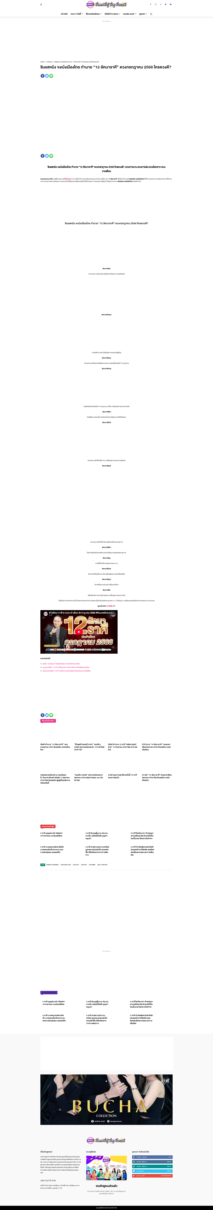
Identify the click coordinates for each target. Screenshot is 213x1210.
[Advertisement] (107, 39)
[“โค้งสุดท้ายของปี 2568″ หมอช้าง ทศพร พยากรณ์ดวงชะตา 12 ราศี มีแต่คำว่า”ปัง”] (89, 733)
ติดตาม (169, 1162)
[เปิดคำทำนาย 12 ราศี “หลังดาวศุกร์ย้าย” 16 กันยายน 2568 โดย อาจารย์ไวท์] (123, 733)
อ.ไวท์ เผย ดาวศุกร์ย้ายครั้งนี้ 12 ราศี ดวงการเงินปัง (122, 776)
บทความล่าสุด (48, 826)
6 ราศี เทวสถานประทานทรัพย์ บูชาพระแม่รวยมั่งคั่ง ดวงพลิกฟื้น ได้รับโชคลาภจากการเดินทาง (97, 851)
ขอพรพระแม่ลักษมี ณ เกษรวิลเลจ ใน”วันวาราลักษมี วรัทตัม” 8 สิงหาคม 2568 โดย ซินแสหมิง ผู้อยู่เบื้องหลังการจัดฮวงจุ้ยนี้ (55, 779)
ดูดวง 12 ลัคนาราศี (102, 865)
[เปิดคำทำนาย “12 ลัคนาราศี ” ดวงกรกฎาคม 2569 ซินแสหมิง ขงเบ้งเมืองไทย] (55, 733)
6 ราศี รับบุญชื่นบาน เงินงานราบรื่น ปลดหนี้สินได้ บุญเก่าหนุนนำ (97, 836)
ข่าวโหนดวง (49, 62)
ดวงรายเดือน (92, 865)
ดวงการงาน (76, 865)
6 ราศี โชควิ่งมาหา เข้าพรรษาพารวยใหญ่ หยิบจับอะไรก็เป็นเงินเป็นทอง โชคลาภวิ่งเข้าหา (142, 836)
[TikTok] (161, 5)
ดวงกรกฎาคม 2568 (66, 865)
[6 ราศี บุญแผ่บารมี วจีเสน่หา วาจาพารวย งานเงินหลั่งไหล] (73, 835)
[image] (106, 1168)
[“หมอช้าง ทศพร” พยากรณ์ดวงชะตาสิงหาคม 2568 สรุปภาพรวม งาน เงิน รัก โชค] (89, 763)
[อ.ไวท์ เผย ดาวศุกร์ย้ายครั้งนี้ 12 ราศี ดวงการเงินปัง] (123, 763)
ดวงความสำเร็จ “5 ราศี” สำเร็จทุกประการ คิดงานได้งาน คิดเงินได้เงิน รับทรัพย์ (66, 667)
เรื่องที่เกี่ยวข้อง (48, 720)
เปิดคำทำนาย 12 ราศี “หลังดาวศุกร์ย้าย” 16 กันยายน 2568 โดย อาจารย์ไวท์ (122, 747)
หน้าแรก (42, 62)
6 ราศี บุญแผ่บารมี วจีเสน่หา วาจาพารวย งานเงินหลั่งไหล (51, 834)
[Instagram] (156, 5)
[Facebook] (151, 5)
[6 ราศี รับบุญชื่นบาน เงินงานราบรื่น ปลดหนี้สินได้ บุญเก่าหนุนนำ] (119, 835)
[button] (151, 14)
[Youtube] (171, 5)
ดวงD (115, 600)
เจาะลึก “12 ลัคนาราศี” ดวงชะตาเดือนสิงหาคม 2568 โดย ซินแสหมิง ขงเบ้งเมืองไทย (157, 777)
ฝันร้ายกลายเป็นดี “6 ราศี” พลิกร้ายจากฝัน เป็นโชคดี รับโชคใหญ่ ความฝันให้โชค (67, 671)
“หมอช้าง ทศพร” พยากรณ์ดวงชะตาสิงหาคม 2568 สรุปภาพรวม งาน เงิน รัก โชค (88, 777)
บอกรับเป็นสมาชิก (166, 1176)
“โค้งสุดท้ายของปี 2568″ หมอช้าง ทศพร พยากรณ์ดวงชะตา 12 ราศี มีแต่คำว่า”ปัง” (89, 747)
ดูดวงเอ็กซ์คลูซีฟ (49, 992)
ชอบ (170, 1157)
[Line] (51, 76)
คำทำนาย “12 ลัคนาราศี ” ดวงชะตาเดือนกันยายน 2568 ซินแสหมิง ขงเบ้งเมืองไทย (156, 747)
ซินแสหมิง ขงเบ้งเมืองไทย (52, 865)
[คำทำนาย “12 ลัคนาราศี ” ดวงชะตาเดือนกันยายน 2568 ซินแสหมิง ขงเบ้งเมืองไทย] (157, 733)
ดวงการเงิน (84, 865)
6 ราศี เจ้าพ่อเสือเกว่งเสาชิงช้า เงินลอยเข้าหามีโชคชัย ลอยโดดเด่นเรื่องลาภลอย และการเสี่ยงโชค (142, 851)
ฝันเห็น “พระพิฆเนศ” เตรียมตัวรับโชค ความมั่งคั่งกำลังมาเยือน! (61, 663)
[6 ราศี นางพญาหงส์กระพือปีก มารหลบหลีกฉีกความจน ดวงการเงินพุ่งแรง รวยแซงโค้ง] (73, 849)
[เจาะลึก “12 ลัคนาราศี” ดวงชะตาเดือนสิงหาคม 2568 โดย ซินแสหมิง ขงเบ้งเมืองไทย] (157, 763)
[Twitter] (166, 5)
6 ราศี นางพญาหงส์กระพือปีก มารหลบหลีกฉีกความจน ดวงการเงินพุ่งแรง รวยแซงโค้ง (52, 849)
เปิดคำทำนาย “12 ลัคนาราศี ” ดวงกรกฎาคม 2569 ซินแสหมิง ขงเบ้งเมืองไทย (55, 747)
